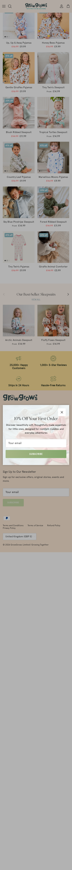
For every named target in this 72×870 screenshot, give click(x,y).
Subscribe (35, 454)
